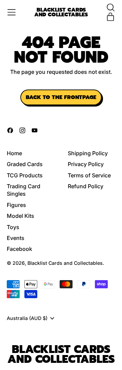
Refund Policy (85, 186)
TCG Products (25, 175)
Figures (16, 205)
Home (14, 153)
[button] (110, 7)
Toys (13, 227)
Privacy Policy (86, 164)
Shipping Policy (88, 153)
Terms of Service (89, 175)
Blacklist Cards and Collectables (61, 12)
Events (15, 238)
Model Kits (20, 215)
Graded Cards (25, 164)
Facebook (19, 248)
